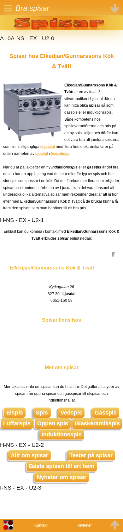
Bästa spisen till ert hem (61, 466)
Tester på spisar (91, 455)
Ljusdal (48, 146)
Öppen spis (52, 423)
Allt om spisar (29, 455)
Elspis (14, 412)
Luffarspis (17, 423)
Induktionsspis (62, 434)
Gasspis (106, 412)
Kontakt (40, 525)
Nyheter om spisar (61, 477)
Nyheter (85, 525)
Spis (42, 412)
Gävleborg (60, 153)
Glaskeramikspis (97, 423)
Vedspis (71, 412)
